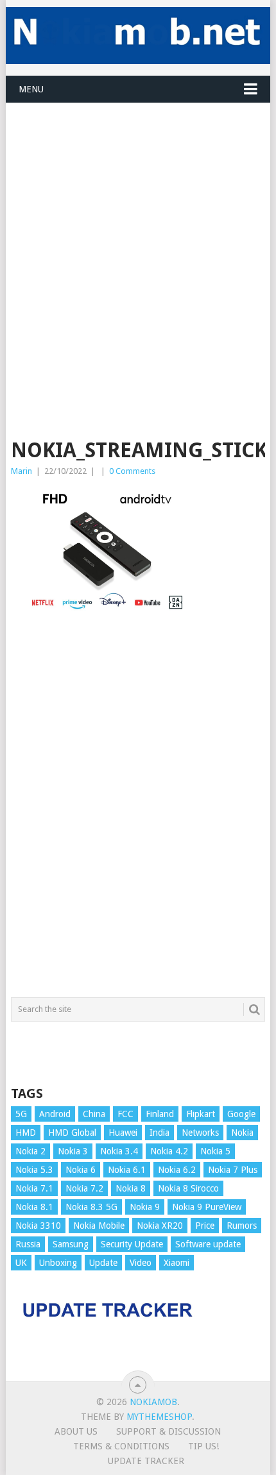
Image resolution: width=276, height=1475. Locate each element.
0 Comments (132, 471)
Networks (200, 1132)
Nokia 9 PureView (206, 1207)
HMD (25, 1132)
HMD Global (72, 1132)
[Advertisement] (138, 241)
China (94, 1114)
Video (140, 1263)
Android (55, 1114)
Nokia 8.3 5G (91, 1207)
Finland (160, 1114)
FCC (125, 1114)
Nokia (242, 1132)
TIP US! (203, 1446)
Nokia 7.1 (34, 1188)
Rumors (242, 1225)
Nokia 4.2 (169, 1151)
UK (21, 1263)
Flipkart (200, 1114)
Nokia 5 (215, 1151)
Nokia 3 (73, 1151)
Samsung (71, 1244)
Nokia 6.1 (127, 1170)
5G (21, 1114)
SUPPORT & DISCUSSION (168, 1431)
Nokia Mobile (99, 1225)
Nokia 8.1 (34, 1207)
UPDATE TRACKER (146, 1461)
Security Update (132, 1244)
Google (241, 1114)
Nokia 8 (131, 1188)
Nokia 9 (145, 1207)
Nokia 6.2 (177, 1170)
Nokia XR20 (160, 1225)
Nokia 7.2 (84, 1188)
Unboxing (58, 1263)
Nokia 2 (30, 1151)
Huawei (122, 1132)
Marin (21, 471)
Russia (27, 1244)
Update (103, 1263)
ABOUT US (76, 1431)
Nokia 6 (80, 1170)
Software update (208, 1244)
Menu (31, 89)
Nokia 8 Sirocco (188, 1188)
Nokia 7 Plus (232, 1170)
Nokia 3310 (38, 1225)
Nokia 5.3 (34, 1170)
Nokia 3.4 (119, 1151)
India (159, 1132)
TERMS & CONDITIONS (121, 1446)
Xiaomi (176, 1263)
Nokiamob (153, 1402)
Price (204, 1225)
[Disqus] (138, 811)
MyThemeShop (159, 1417)
